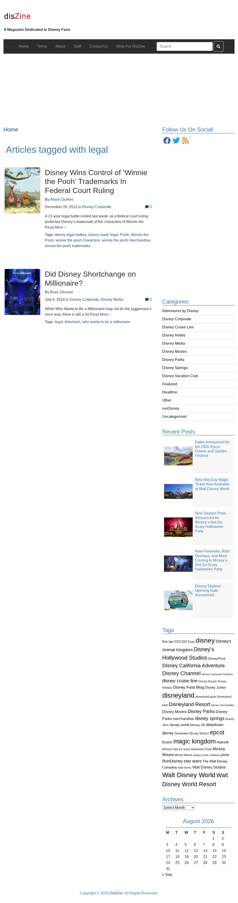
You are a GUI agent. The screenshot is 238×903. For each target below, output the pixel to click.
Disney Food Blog (188, 687)
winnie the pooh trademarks (67, 246)
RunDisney (172, 761)
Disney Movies (174, 351)
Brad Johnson (61, 292)
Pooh (124, 235)
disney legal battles (70, 235)
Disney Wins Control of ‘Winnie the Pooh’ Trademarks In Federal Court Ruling (96, 181)
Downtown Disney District (192, 733)
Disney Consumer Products (217, 674)
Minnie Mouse (184, 755)
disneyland (178, 695)
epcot (217, 732)
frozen (167, 742)
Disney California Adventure (193, 665)
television (72, 322)
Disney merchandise (222, 705)
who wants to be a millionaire (106, 322)
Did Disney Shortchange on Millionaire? (90, 278)
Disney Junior (215, 687)
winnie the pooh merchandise (126, 240)
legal (114, 235)
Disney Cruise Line (178, 327)
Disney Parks (173, 360)
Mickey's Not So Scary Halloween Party (187, 749)
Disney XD (197, 725)
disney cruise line (180, 680)
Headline (169, 392)
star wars (193, 761)
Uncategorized (174, 417)
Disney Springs (175, 368)
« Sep (167, 875)
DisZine (116, 893)
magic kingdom (194, 741)
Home (10, 129)
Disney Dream (207, 681)
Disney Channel (181, 673)
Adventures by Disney (180, 311)
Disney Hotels (173, 335)
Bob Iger (168, 641)
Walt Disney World (188, 775)
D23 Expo (188, 641)
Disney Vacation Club (180, 376)
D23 (178, 641)
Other (166, 400)
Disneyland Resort (189, 704)
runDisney (170, 408)
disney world (179, 725)
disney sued (98, 235)
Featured (169, 384)
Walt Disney (185, 767)
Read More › (55, 227)
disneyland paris (205, 696)
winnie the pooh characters (78, 240)
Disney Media (173, 343)
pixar (225, 755)
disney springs (210, 718)
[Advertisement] (119, 86)
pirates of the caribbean (207, 755)
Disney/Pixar (216, 658)
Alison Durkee (61, 199)
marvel (222, 742)
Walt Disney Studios (209, 767)
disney (205, 640)
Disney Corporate (176, 319)
